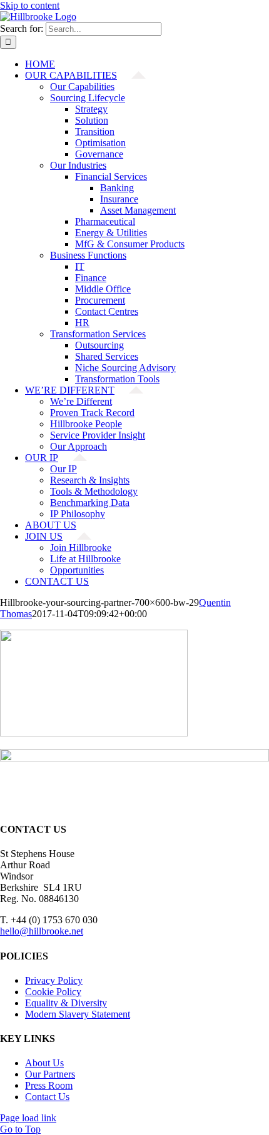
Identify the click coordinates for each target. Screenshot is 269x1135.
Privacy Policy (54, 980)
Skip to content (29, 5)
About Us (44, 1063)
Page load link (28, 1118)
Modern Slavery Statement (77, 1014)
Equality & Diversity (66, 1003)
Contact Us (47, 1096)
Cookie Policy (53, 991)
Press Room (49, 1085)
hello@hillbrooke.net (41, 931)
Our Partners (50, 1074)
